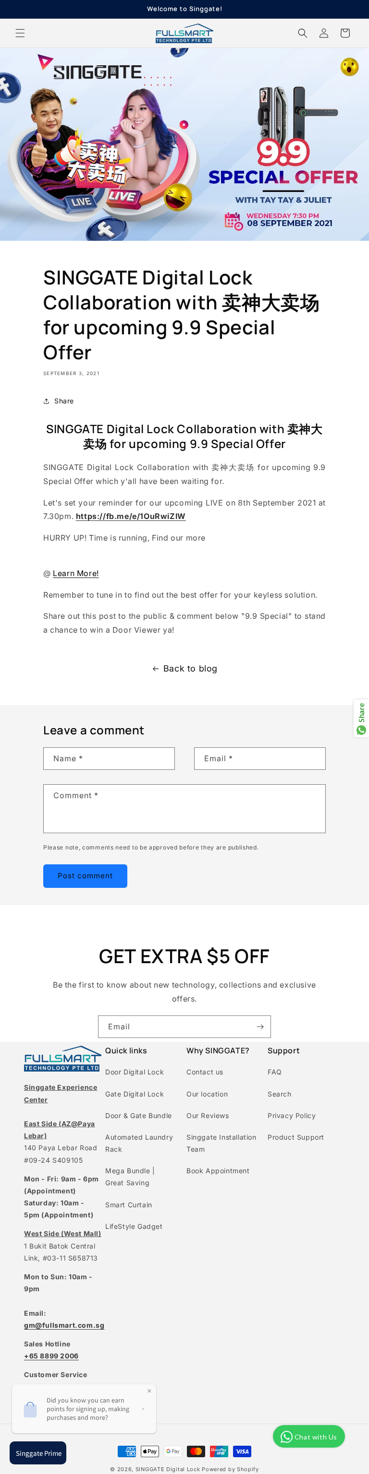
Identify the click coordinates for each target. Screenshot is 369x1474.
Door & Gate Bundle (138, 1115)
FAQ (275, 1072)
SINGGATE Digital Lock (167, 1469)
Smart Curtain (128, 1205)
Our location (207, 1094)
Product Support (296, 1137)
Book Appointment (218, 1171)
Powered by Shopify (230, 1469)
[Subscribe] (260, 1026)
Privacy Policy (292, 1115)
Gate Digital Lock (134, 1094)
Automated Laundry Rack (139, 1143)
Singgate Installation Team (221, 1143)
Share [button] (64, 401)
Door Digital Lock (134, 1072)
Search (280, 1094)
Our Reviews (207, 1115)
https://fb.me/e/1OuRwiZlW (131, 516)
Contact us (204, 1072)
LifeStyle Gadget (134, 1226)
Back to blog (190, 668)
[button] (20, 33)
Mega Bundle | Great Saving (130, 1177)
